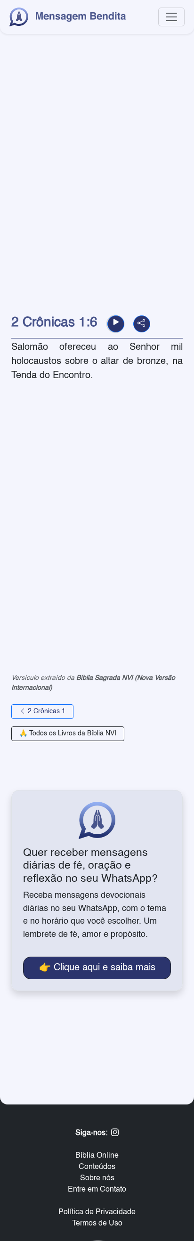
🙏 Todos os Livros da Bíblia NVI (67, 733)
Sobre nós (97, 1178)
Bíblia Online (97, 1156)
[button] (115, 323)
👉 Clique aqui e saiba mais (97, 968)
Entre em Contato (97, 1189)
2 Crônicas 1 (45, 711)
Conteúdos (97, 1167)
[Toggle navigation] (171, 17)
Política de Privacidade (97, 1212)
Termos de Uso (97, 1223)
